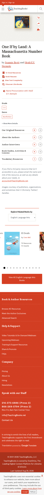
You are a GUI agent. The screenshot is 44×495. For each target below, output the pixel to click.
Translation (7, 445)
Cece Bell (27, 237)
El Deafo (25, 233)
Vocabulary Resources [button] (18, 159)
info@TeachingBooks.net (14, 415)
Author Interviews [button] (18, 144)
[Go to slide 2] (7, 268)
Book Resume (10, 76)
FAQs (4, 354)
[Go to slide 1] (4, 268)
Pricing (5, 371)
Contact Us (7, 420)
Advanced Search (9, 318)
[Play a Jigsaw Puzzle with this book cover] (38, 29)
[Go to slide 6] (20, 268)
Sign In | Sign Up (8, 2)
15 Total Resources (13, 73)
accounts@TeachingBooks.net (15, 181)
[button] (3, 9)
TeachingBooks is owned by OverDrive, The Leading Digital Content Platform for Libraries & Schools (22, 464)
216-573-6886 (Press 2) (16, 403)
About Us (6, 376)
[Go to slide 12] (39, 268)
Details (10, 123)
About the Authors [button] (18, 137)
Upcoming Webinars (10, 340)
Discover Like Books (13, 84)
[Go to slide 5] (17, 268)
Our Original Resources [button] (18, 130)
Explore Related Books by (21, 212)
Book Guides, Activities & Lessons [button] (18, 152)
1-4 (4, 108)
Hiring (4, 380)
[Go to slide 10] (33, 268)
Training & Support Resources (15, 344)
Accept (25, 492)
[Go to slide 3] (10, 268)
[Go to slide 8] (26, 268)
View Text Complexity (13, 80)
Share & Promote (9, 349)
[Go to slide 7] (23, 268)
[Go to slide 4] (14, 268)
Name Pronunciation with (19, 92)
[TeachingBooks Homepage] (17, 8)
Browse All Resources (11, 309)
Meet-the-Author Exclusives (14, 313)
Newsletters (7, 385)
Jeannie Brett (12, 62)
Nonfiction (7, 117)
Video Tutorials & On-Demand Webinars (19, 335)
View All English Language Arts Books (22, 279)
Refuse (33, 492)
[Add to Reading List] (38, 17)
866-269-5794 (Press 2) (16, 406)
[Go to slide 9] (29, 268)
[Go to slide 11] (36, 268)
